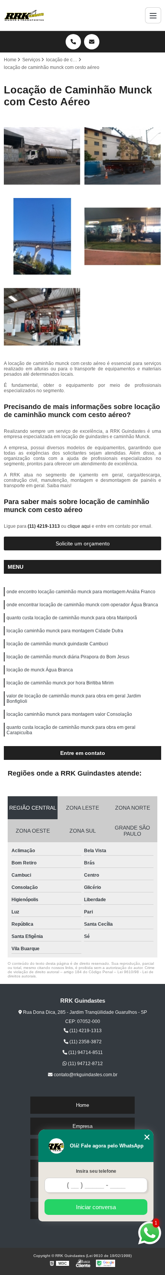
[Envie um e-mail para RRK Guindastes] (91, 41)
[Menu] (153, 15)
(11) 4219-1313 (44, 526)
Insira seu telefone (96, 1171)
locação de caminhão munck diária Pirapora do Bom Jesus (68, 657)
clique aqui (79, 526)
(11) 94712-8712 (85, 1063)
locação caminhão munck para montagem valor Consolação (69, 714)
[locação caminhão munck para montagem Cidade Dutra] (122, 236)
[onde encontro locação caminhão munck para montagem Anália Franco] (42, 156)
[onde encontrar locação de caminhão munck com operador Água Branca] (122, 156)
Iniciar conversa (96, 1207)
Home (82, 1105)
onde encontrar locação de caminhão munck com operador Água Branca (82, 604)
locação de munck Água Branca (40, 670)
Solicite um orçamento (83, 543)
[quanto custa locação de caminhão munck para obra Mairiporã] (42, 236)
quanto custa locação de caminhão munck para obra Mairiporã (72, 617)
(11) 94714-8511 (85, 1052)
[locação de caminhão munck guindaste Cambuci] (42, 316)
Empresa (82, 1126)
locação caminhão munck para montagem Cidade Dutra (65, 630)
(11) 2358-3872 (85, 1041)
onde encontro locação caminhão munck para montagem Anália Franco (81, 591)
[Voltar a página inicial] (24, 15)
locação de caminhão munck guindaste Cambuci (57, 644)
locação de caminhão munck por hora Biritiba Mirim (60, 683)
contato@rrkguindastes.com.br (85, 1074)
